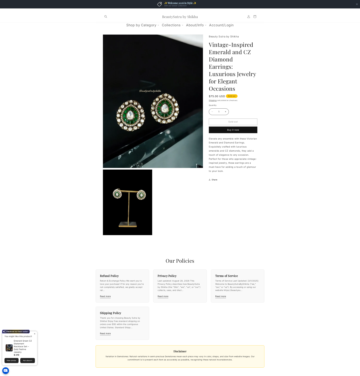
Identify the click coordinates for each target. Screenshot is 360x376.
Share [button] (214, 179)
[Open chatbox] (5, 370)
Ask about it (27, 360)
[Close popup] (34, 333)
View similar (11, 360)
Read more (105, 296)
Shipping (213, 100)
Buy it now (233, 130)
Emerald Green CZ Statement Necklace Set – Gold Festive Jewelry (23, 346)
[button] (106, 16)
